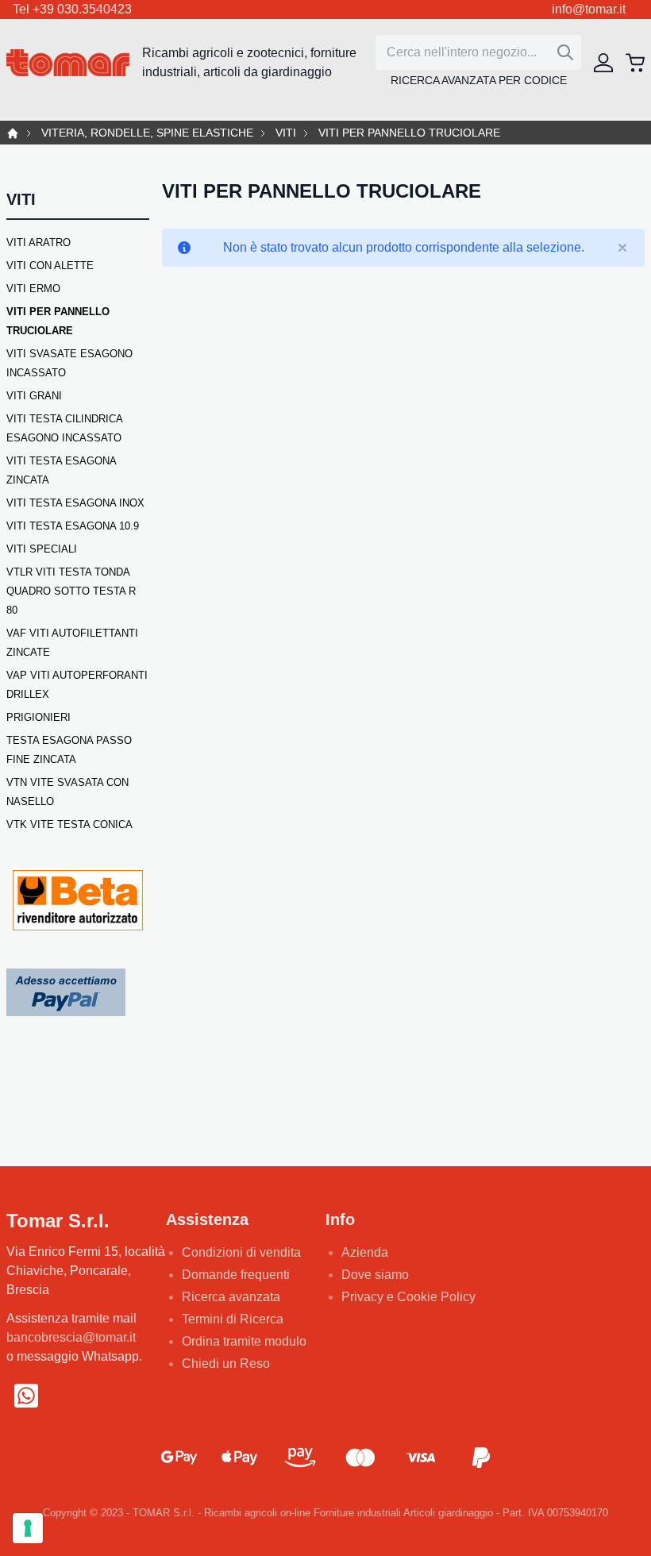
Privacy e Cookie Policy (408, 1297)
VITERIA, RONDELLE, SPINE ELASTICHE (147, 133)
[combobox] (478, 52)
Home (12, 133)
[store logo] (67, 63)
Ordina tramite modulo (244, 1341)
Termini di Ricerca (232, 1319)
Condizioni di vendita (241, 1252)
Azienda (364, 1252)
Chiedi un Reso (226, 1363)
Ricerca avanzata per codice (479, 80)
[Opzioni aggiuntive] (65, 991)
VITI (285, 133)
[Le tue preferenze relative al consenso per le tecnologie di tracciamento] (28, 1528)
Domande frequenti (236, 1274)
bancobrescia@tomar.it (71, 1337)
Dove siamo (375, 1274)
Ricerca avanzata (231, 1297)
